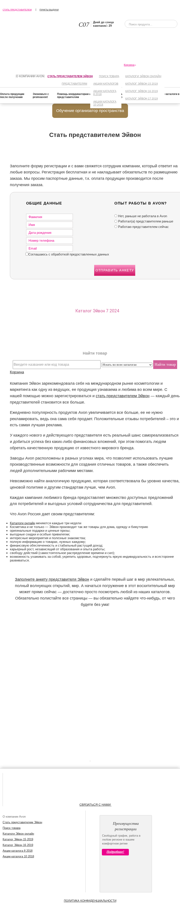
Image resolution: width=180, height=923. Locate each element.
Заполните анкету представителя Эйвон (52, 579)
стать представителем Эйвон (122, 396)
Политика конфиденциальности (90, 900)
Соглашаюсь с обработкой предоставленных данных (68, 254)
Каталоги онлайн (22, 523)
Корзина (17, 372)
